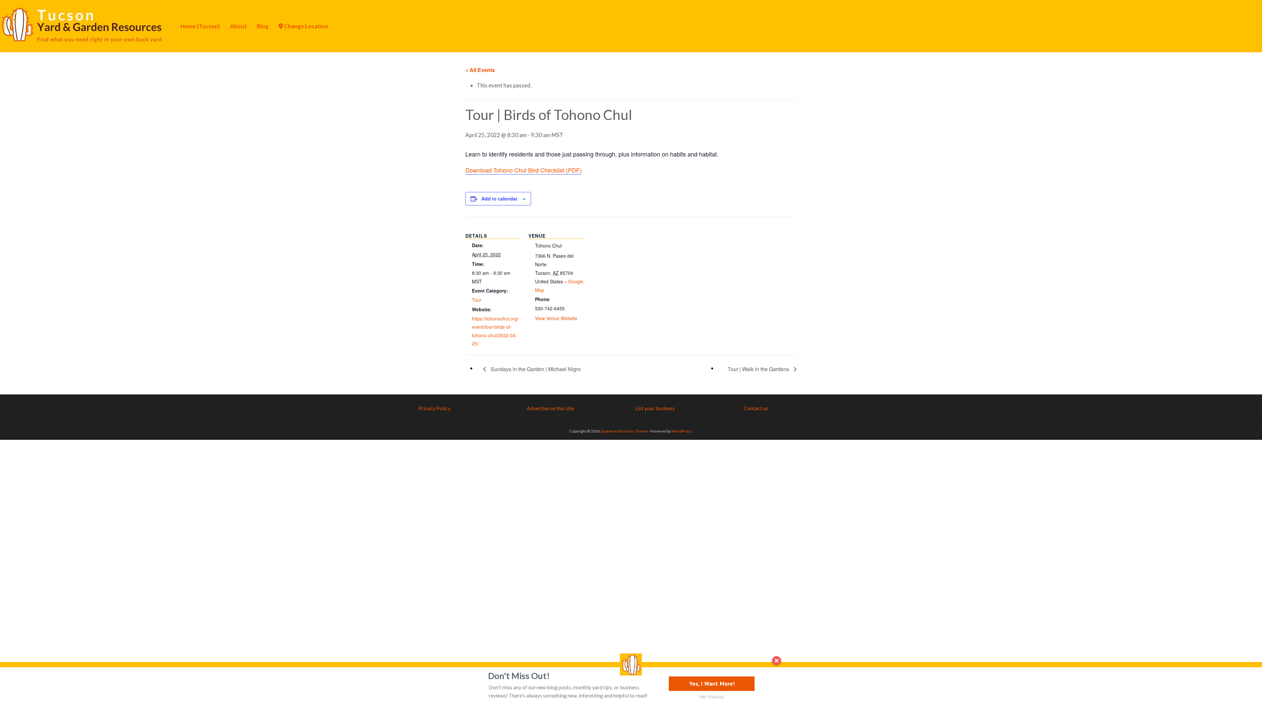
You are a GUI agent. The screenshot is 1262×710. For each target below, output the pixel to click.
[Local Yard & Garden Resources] (82, 25)
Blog (263, 26)
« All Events (480, 70)
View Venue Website (556, 318)
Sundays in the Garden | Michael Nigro (535, 369)
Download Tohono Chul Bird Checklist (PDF (522, 170)
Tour (476, 299)
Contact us (756, 408)
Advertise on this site (550, 408)
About (238, 26)
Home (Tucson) (200, 26)
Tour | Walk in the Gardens (759, 369)
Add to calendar (499, 198)
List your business (655, 408)
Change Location (305, 26)
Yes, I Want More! (712, 683)
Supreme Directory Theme (624, 431)
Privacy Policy (434, 408)
